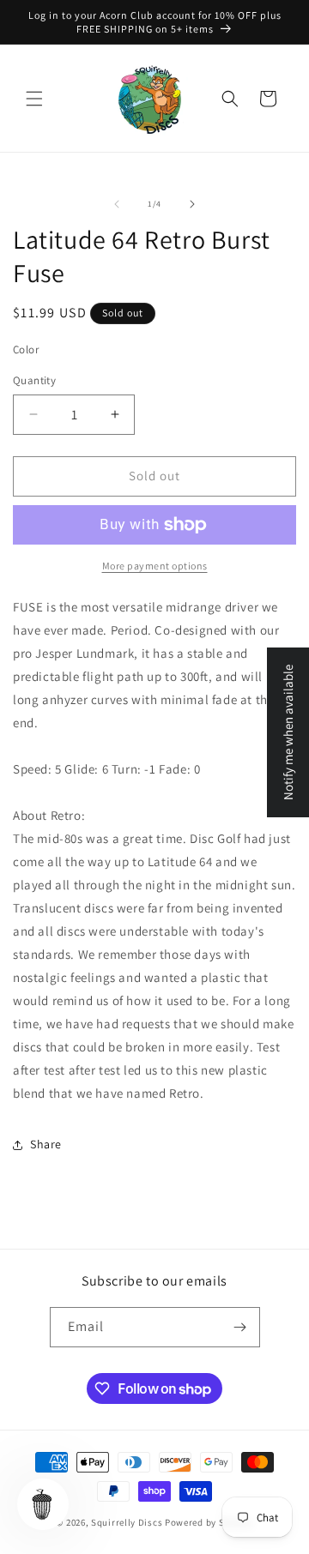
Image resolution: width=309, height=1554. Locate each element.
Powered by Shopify (209, 1522)
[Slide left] (117, 204)
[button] (34, 98)
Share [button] (46, 1144)
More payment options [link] (155, 565)
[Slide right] (192, 204)
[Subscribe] (240, 1327)
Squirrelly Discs (126, 1522)
